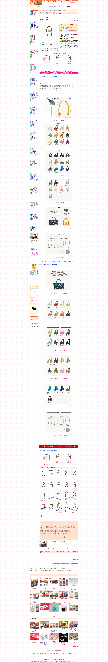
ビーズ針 (36, 153)
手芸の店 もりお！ (42, 12)
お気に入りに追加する (63, 43)
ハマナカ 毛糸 (33, 65)
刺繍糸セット (32, 93)
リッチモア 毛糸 (33, 66)
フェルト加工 (33, 24)
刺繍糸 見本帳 (33, 94)
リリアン (35, 136)
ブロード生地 (33, 176)
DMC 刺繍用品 (33, 84)
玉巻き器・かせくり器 (34, 77)
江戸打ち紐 (32, 133)
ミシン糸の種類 (33, 161)
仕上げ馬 (32, 111)
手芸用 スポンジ (33, 186)
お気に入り (54, 1)
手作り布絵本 (33, 241)
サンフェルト (33, 14)
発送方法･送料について (56, 648)
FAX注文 (76, 47)
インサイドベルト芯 (34, 120)
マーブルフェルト (33, 20)
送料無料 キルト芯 (33, 189)
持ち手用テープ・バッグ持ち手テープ (51, 13)
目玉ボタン (32, 55)
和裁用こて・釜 (33, 108)
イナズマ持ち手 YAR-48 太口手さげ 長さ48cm (58, 525)
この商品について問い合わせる (65, 46)
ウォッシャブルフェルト (34, 16)
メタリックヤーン (33, 137)
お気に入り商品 (33, 215)
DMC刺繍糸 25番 (33, 86)
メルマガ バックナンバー (34, 228)
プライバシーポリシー (64, 648)
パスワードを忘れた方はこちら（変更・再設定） (69, 653)
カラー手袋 (32, 49)
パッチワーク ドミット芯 (34, 191)
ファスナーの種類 (33, 122)
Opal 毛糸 (32, 71)
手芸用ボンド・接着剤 (34, 50)
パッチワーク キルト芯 (34, 190)
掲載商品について (33, 219)
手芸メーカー (48, 12)
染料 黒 (32, 165)
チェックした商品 (55, 2)
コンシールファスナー (34, 124)
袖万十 (34, 110)
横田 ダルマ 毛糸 (33, 67)
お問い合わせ (33, 230)
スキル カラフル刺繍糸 (34, 92)
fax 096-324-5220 (56, 661)
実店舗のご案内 (33, 227)
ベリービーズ (33, 40)
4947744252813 (76, 20)
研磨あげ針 (35, 152)
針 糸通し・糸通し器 (34, 154)
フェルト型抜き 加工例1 (34, 26)
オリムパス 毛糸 (33, 68)
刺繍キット (32, 96)
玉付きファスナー (33, 123)
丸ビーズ (32, 38)
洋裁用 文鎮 (32, 112)
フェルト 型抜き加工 (34, 25)
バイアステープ (33, 135)
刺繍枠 (34, 95)
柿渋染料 (32, 166)
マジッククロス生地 (34, 180)
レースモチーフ (33, 82)
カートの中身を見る (62, 2)
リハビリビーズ (33, 41)
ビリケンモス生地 (33, 174)
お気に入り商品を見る (71, 43)
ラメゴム (32, 140)
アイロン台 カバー (33, 149)
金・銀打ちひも (33, 132)
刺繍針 (34, 153)
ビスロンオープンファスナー (34, 126)
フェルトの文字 (33, 22)
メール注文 (72, 47)
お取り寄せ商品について (34, 220)
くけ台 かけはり (33, 107)
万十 (31, 110)
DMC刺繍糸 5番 (33, 85)
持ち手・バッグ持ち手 (48, 525)
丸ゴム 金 (32, 141)
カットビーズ (36, 38)
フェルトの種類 (33, 13)
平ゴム (32, 139)
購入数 (61, 30)
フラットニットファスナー (34, 125)
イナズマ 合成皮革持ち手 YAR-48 (57, 88)
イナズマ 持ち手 (33, 193)
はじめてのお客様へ (46, 1)
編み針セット (33, 78)
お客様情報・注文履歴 (62, 1)
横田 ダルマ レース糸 (34, 81)
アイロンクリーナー (34, 148)
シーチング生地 (33, 175)
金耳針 (32, 152)
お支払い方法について (47, 2)
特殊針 (32, 153)
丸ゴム (34, 139)
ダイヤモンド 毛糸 (33, 69)
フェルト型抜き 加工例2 (34, 27)
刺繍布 (32, 95)
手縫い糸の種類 (33, 162)
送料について (62, 45)
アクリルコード (33, 134)
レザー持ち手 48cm (60, 13)
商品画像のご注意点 (34, 218)
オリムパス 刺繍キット (34, 99)
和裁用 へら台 (33, 106)
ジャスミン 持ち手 (33, 194)
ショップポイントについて (34, 216)
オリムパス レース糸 (34, 80)
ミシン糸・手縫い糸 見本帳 (34, 163)
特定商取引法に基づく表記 (41, 648)
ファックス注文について (34, 217)
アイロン (32, 147)
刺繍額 (37, 95)
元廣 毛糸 (32, 70)
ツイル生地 (32, 177)
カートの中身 (75, 45)
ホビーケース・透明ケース (34, 51)
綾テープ (32, 136)
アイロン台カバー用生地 (34, 179)
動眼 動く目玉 (33, 54)
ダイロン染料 (33, 167)
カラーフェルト (33, 15)
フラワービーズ (33, 39)
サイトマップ (33, 229)
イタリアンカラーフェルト (34, 21)
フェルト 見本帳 (33, 12)
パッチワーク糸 (33, 114)
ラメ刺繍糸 (36, 93)
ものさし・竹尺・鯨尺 (34, 119)
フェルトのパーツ (33, 23)
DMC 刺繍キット (33, 97)
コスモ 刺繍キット (33, 98)
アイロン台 (35, 147)
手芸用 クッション (33, 187)
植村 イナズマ (52, 12)
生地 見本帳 (32, 173)
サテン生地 (32, 178)
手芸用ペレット (33, 53)
